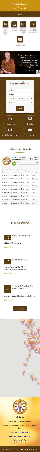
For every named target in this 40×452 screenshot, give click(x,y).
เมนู (19, 14)
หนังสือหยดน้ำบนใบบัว (20, 260)
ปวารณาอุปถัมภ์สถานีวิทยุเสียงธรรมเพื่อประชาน (22, 287)
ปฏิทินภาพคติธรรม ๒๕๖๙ (21, 236)
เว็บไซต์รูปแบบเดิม (20, 4)
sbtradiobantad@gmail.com (21, 436)
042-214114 (26, 432)
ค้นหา (20, 108)
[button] (27, 358)
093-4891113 (16, 432)
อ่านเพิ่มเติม (8, 247)
